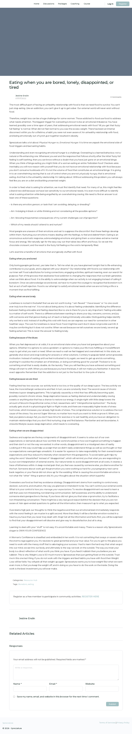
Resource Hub (30, 580)
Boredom (22, 584)
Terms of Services (107, 722)
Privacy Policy (123, 722)
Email (53, 684)
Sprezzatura (8, 723)
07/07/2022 (20, 98)
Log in (110, 4)
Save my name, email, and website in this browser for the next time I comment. (58, 696)
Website (90, 684)
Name (17, 684)
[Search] (101, 3)
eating (31, 584)
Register (123, 4)
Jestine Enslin (22, 96)
